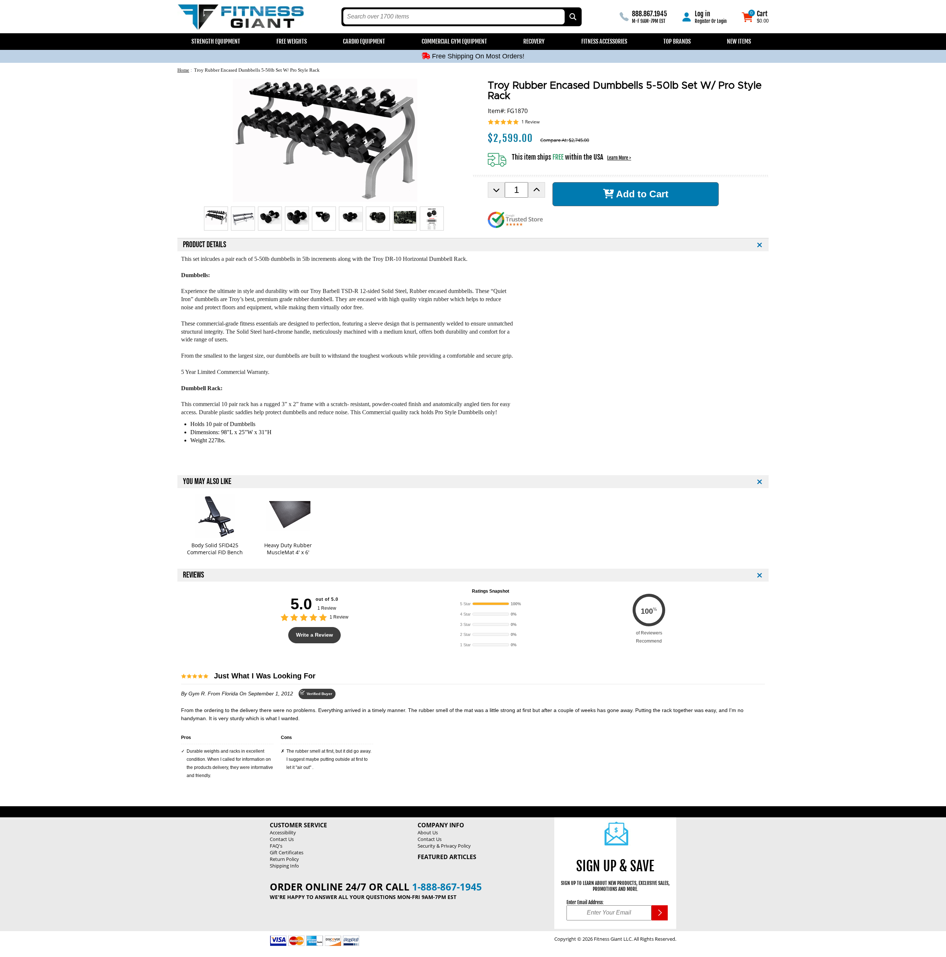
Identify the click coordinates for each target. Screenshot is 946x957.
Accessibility (283, 832)
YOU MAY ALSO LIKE (207, 482)
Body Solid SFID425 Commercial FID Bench (215, 549)
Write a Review (314, 635)
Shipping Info (284, 865)
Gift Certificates (286, 852)
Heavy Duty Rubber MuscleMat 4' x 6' (288, 549)
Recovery (534, 41)
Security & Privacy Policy (444, 845)
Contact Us (282, 839)
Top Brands (677, 41)
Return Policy (284, 859)
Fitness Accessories (604, 41)
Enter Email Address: (585, 902)
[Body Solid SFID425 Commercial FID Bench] (215, 516)
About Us (428, 832)
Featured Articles (447, 857)
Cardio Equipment (364, 41)
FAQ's (276, 845)
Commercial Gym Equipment (454, 41)
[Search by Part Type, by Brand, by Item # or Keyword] (572, 16)
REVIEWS (193, 575)
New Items (739, 41)
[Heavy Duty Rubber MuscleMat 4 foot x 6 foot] (288, 516)
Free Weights (291, 41)
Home (183, 70)
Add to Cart (641, 194)
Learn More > (619, 158)
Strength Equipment (215, 41)
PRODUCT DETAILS (204, 245)
